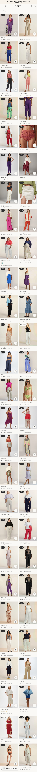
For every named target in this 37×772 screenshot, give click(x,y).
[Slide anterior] (2, 2)
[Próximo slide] (35, 2)
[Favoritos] (31, 6)
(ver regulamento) (26, 2)
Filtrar (4, 11)
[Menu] (2, 6)
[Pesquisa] (6, 6)
